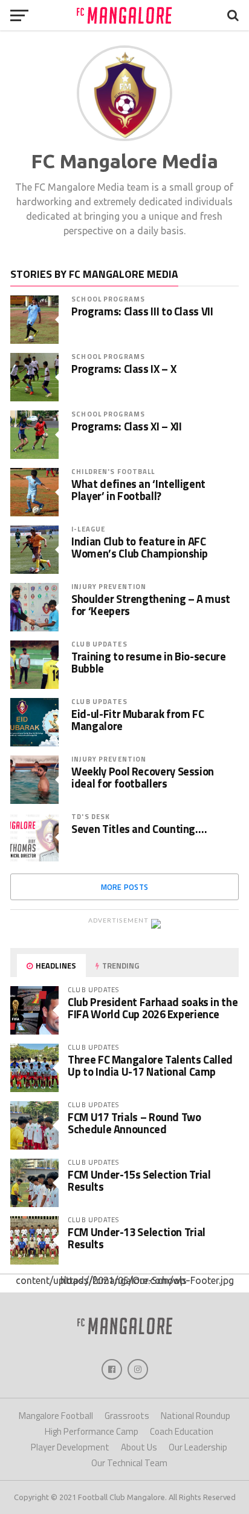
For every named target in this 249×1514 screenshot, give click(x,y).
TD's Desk (90, 816)
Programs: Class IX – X (123, 369)
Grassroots (127, 1416)
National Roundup (195, 1416)
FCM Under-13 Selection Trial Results (136, 1237)
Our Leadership (198, 1447)
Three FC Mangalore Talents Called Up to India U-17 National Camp (150, 1065)
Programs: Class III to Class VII (142, 311)
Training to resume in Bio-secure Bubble (148, 662)
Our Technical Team (129, 1463)
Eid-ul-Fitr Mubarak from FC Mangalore (137, 720)
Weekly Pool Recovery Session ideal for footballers (142, 777)
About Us (139, 1447)
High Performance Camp (91, 1431)
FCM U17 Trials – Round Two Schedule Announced (134, 1122)
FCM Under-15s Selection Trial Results (139, 1180)
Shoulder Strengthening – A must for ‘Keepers (150, 605)
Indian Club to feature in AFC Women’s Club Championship (139, 547)
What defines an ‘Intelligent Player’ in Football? (138, 490)
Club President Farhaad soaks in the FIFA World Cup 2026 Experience (153, 1007)
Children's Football (113, 471)
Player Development (70, 1447)
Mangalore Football (56, 1416)
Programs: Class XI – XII (126, 426)
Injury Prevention (108, 586)
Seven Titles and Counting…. (139, 829)
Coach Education (181, 1431)
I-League (88, 529)
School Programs (108, 299)
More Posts (125, 887)
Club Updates (99, 644)
